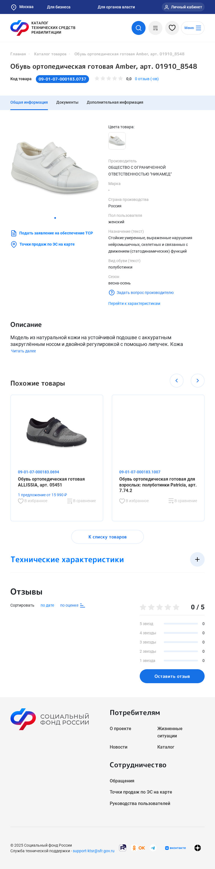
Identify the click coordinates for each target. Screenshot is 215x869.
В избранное (35, 500)
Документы (67, 102)
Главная (18, 53)
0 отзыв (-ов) (147, 79)
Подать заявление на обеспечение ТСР (56, 233)
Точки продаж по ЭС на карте (47, 244)
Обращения (122, 780)
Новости (118, 747)
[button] (55, 218)
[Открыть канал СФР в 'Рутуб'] (123, 847)
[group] (55, 168)
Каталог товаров (50, 53)
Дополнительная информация (115, 102)
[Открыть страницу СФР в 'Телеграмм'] (153, 847)
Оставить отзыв (172, 676)
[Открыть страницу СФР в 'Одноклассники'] (138, 847)
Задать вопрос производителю (145, 292)
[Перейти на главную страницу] (42, 28)
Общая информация (29, 102)
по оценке (69, 605)
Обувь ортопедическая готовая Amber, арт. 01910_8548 (103, 66)
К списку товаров (107, 537)
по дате (47, 605)
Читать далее (23, 351)
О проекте (120, 728)
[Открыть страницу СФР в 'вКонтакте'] (176, 848)
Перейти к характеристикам (134, 303)
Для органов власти (116, 7)
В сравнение (84, 500)
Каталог (165, 747)
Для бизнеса (59, 7)
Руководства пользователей (140, 803)
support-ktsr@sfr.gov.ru (93, 851)
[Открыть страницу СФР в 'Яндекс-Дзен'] (198, 847)
